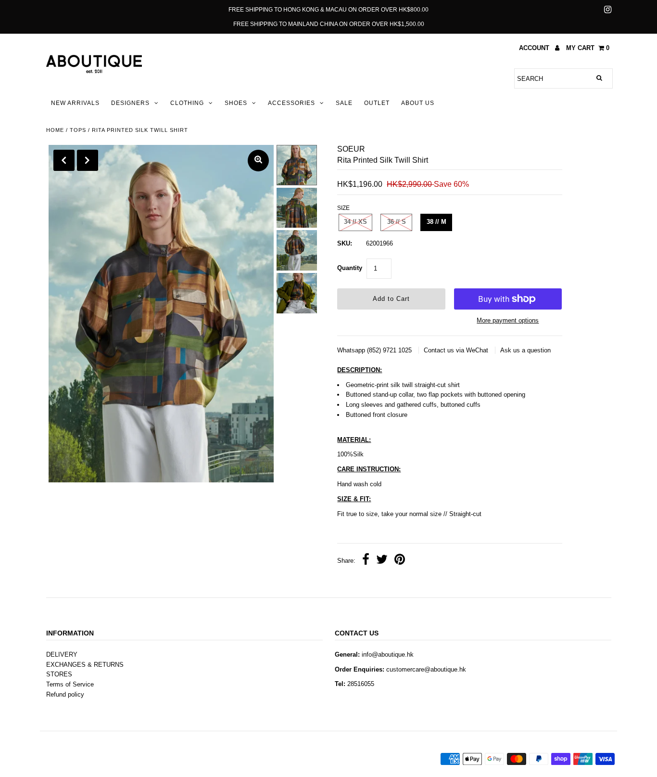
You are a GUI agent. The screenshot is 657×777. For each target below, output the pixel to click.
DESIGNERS (130, 103)
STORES (59, 674)
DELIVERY (61, 654)
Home (55, 130)
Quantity (349, 268)
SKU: (344, 243)
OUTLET (377, 103)
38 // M (436, 221)
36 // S (396, 221)
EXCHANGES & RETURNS (85, 664)
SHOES (236, 103)
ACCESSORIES (291, 103)
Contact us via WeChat (457, 350)
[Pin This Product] (399, 561)
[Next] (87, 160)
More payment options (508, 320)
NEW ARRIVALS (75, 103)
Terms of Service (70, 684)
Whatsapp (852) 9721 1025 (375, 350)
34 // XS (355, 221)
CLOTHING (187, 103)
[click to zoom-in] (258, 160)
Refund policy (65, 694)
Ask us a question (525, 350)
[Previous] (64, 160)
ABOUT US (417, 103)
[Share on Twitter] (382, 561)
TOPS (78, 130)
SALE (344, 103)
